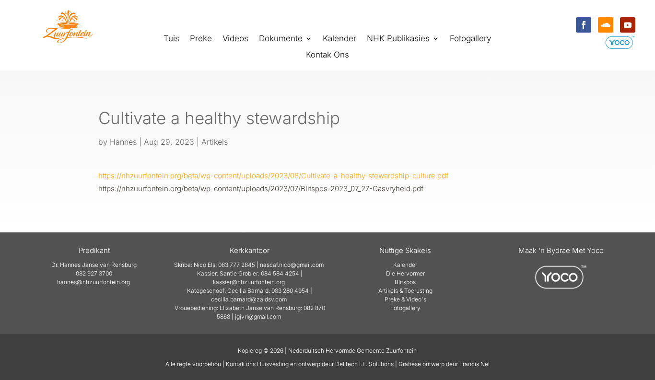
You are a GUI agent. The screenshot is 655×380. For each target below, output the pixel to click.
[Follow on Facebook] (583, 25)
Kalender (339, 39)
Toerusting (418, 290)
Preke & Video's (405, 299)
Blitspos (405, 282)
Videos (235, 39)
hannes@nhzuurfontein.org (93, 282)
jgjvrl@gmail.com (258, 316)
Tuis (171, 39)
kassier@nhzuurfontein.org (249, 282)
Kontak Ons (327, 55)
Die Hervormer (405, 273)
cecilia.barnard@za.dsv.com (249, 299)
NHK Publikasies (398, 39)
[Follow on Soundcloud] (605, 25)
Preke (201, 39)
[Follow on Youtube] (627, 25)
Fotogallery (470, 39)
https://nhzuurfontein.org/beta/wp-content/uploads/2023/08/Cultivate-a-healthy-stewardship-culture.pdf (273, 175)
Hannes (123, 142)
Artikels (214, 142)
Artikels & (391, 290)
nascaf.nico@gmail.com (292, 264)
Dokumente (281, 39)
